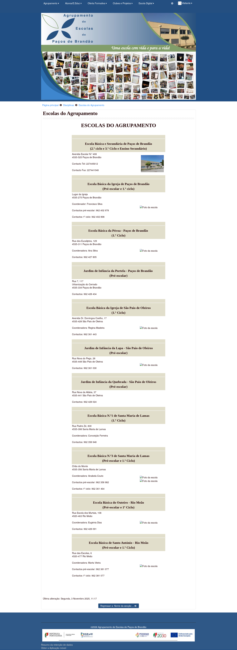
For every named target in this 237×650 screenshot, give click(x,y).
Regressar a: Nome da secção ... (117, 605)
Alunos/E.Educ (72, 3)
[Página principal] (118, 56)
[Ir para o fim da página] (172, 3)
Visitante (186, 3)
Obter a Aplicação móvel (53, 648)
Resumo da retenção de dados (57, 644)
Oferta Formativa (96, 3)
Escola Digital (145, 3)
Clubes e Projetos (122, 3)
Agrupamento (50, 3)
